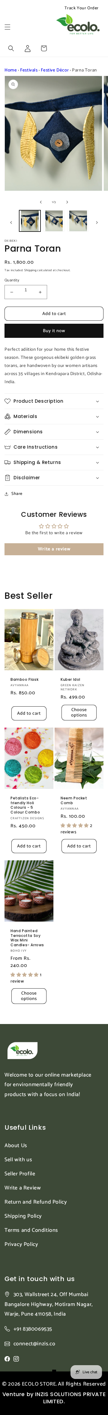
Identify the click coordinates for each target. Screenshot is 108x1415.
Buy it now (54, 331)
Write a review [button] (54, 549)
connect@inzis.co (35, 1344)
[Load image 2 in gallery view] (54, 221)
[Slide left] (40, 202)
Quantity (11, 280)
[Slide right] (67, 202)
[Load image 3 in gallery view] (78, 221)
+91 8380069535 (33, 1329)
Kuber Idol (70, 679)
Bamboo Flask (24, 679)
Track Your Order (81, 8)
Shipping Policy (23, 1216)
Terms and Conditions (31, 1230)
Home (10, 70)
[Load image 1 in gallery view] (29, 221)
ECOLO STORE (39, 1384)
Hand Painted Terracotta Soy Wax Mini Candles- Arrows (27, 938)
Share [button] (16, 493)
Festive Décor (55, 70)
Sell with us (18, 1159)
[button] (7, 27)
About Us (15, 1145)
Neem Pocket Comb (74, 800)
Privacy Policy (21, 1244)
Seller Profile (19, 1173)
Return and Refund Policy (35, 1202)
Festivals (29, 70)
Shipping (30, 270)
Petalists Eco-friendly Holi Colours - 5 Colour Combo (25, 805)
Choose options (79, 712)
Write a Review (22, 1187)
